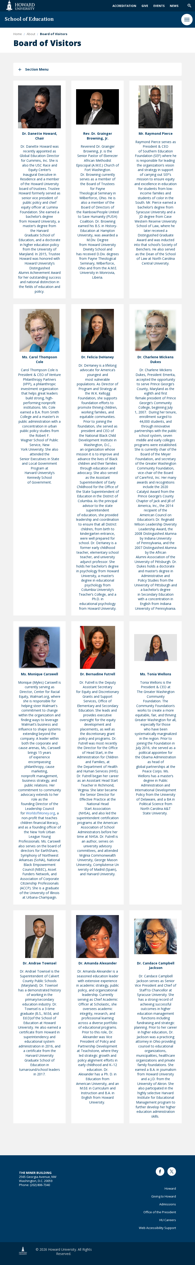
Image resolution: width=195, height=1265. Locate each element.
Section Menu (37, 69)
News (174, 6)
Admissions (167, 1204)
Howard (170, 1188)
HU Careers (167, 1220)
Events (159, 6)
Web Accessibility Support (157, 1228)
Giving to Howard (163, 1196)
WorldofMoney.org (40, 813)
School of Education (29, 19)
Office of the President (159, 1212)
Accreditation (124, 6)
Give (144, 6)
